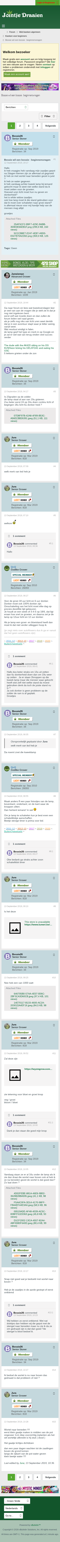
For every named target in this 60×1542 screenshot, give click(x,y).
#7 (55, 734)
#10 (54, 977)
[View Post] (49, 741)
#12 (54, 1169)
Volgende (50, 125)
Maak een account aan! (17, 74)
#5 (55, 515)
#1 (55, 159)
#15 (54, 1422)
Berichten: (17, 151)
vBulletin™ (36, 1525)
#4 (55, 466)
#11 (54, 1053)
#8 (55, 796)
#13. (50, 1312)
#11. (50, 1122)
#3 (55, 391)
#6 (55, 596)
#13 (54, 1271)
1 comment (19, 536)
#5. (51, 543)
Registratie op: (20, 148)
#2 (55, 303)
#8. (51, 851)
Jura (22, 1463)
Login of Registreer (46, 3)
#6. (51, 664)
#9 (55, 906)
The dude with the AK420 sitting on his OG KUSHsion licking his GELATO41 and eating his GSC (29, 348)
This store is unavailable (37, 922)
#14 (54, 1370)
